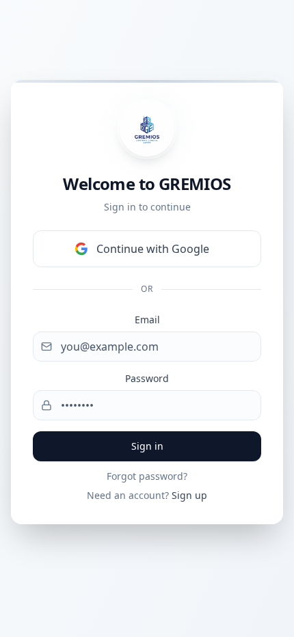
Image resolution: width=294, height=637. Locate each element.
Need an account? (147, 495)
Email (147, 319)
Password (147, 378)
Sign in (147, 445)
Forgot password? (147, 476)
